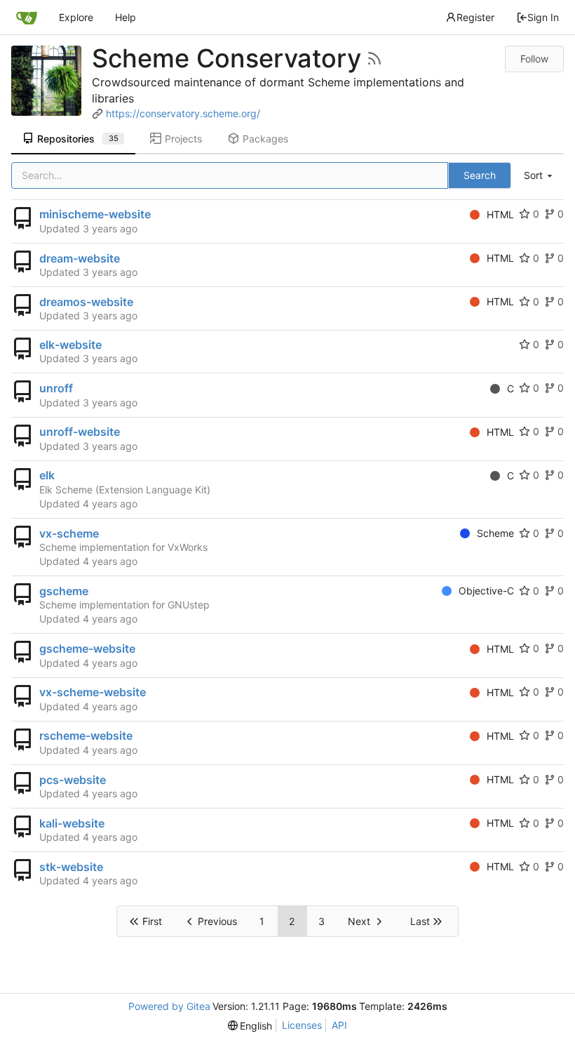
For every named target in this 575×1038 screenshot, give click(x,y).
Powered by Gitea (169, 1006)
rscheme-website (86, 735)
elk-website (70, 345)
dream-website (79, 258)
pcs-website (72, 780)
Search (480, 175)
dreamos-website (86, 302)
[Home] (26, 17)
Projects (183, 139)
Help (125, 17)
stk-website (71, 867)
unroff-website (79, 432)
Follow (534, 59)
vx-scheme (69, 533)
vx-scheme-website (92, 692)
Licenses (302, 1025)
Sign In (543, 17)
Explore (76, 17)
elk (47, 475)
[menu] (539, 175)
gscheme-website (87, 648)
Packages (265, 139)
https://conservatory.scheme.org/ (183, 113)
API (339, 1025)
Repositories (78, 139)
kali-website (71, 823)
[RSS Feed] (374, 58)
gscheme (63, 591)
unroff (56, 388)
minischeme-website (95, 214)
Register (475, 17)
